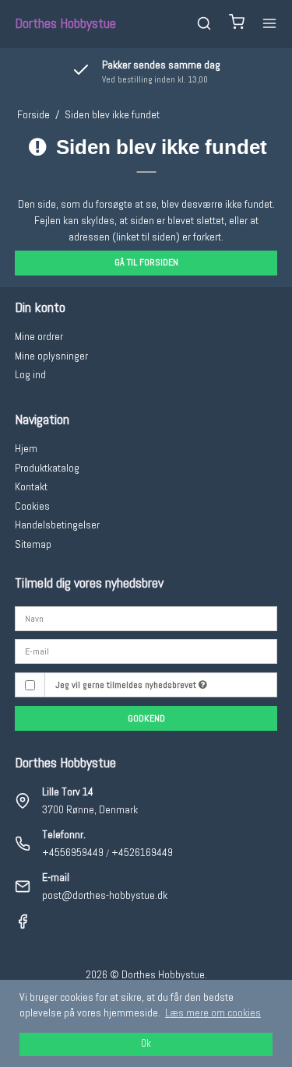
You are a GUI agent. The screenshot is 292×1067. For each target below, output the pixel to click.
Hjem (26, 448)
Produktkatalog (47, 468)
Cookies (32, 506)
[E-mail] (146, 651)
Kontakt (31, 486)
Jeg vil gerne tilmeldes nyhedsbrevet (127, 685)
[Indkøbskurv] (237, 23)
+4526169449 (142, 852)
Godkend (146, 718)
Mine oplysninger (51, 356)
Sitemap (33, 544)
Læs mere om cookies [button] (213, 1013)
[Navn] (146, 617)
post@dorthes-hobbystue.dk (104, 895)
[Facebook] (22, 925)
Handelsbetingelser (57, 525)
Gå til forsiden (146, 262)
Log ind (30, 374)
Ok (146, 1043)
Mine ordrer (39, 336)
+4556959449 (73, 852)
